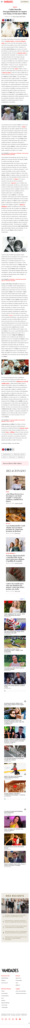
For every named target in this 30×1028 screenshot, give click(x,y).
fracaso (12, 457)
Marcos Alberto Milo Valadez (19, 16)
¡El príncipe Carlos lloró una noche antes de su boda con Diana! (13, 280)
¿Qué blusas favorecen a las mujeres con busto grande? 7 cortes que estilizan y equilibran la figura (15, 497)
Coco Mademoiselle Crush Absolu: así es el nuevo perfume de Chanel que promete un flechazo (15, 528)
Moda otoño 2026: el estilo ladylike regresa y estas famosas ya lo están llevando (16, 926)
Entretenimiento (10, 553)
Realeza (15, 7)
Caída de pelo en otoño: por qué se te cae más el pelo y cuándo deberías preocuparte (16, 938)
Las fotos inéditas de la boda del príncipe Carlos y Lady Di (13, 420)
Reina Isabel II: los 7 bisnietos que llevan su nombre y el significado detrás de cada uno (16, 921)
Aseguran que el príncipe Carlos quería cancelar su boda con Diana (14, 154)
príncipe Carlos (19, 454)
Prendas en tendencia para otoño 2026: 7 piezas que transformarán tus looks (15, 916)
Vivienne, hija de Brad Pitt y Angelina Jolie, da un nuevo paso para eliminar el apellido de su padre (15, 558)
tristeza (20, 457)
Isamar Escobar (19, 503)
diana (4, 457)
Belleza (8, 523)
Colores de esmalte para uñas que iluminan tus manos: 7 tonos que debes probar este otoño (15, 586)
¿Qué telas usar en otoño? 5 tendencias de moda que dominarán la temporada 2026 (16, 932)
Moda (7, 491)
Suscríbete (24, 1)
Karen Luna (17, 533)
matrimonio (7, 454)
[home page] (8, 2)
